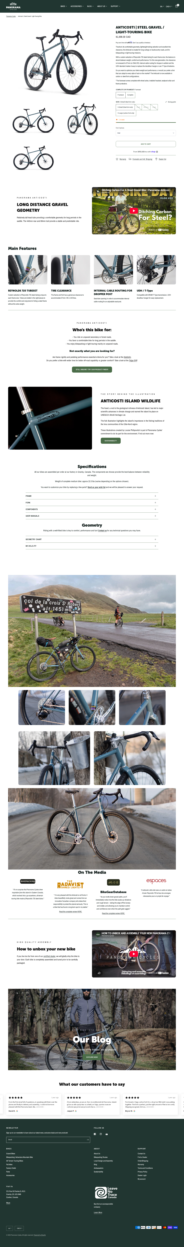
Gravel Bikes (10, 1153)
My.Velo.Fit (31, 546)
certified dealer (49, 956)
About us (101, 6)
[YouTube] (108, 1134)
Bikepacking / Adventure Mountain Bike (19, 1157)
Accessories (76, 6)
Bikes (63, 6)
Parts (8, 1171)
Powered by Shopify (40, 1235)
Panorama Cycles (11, 16)
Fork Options (120, 128)
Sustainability (98, 1171)
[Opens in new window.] (17, 1111)
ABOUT (97, 1149)
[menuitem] (64, 6)
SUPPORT (142, 1149)
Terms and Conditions (145, 1168)
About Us (97, 1153)
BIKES (9, 1149)
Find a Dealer (142, 1157)
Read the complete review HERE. (70, 911)
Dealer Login (142, 1175)
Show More (32, 1107)
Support (114, 6)
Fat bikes (9, 1164)
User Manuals (32, 515)
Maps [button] (8, 1203)
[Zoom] (103, 30)
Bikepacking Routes (101, 1157)
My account (141, 1179)
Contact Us (141, 1153)
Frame (29, 496)
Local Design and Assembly (103, 1160)
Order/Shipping (143, 1160)
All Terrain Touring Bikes (14, 1160)
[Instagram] (102, 1134)
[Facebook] (96, 1134)
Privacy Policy (142, 1171)
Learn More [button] (98, 1212)
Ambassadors (98, 1168)
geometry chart (34, 539)
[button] (111, 441)
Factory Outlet (11, 1168)
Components (32, 509)
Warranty (141, 1164)
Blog (89, 6)
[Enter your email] (87, 1140)
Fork (28, 502)
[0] (176, 6)
